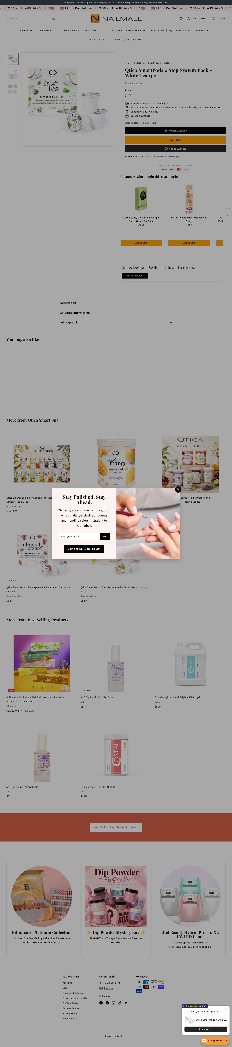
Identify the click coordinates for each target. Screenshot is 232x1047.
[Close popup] (226, 1008)
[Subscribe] (105, 536)
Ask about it (205, 1029)
